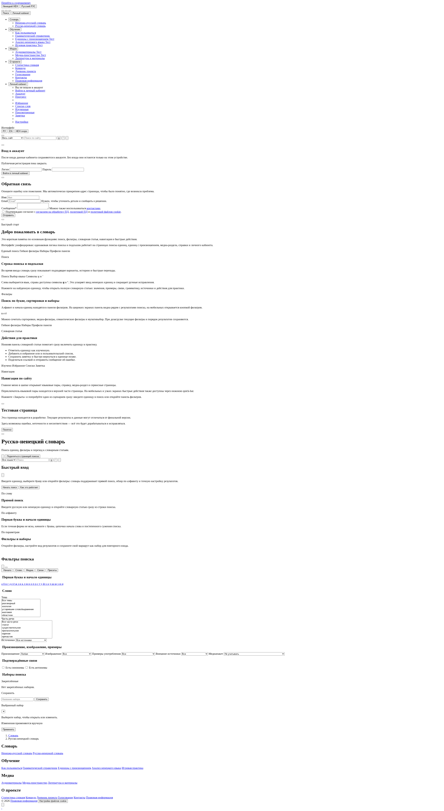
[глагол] (27, 624)
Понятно (7, 429)
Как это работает (29, 487)
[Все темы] (21, 600)
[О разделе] (2, 456)
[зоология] (21, 606)
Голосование (65, 797)
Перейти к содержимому (16, 2)
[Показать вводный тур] (2, 804)
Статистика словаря (13, 797)
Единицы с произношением (74, 768)
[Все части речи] (27, 621)
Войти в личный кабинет (15, 173)
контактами (93, 208)
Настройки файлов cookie (52, 801)
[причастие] (27, 636)
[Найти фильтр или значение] (2, 566)
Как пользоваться (11, 768)
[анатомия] (21, 612)
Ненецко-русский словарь (16, 753)
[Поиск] (2, 10)
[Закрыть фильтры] (6, 567)
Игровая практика (132, 768)
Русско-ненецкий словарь (48, 753)
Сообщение (8, 208)
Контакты (79, 797)
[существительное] (27, 627)
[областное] (21, 615)
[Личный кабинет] (6, 10)
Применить (8, 729)
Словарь (13, 735)
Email (4, 201)
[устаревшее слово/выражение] (21, 609)
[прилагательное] (27, 630)
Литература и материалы (62, 782)
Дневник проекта (47, 797)
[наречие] (27, 633)
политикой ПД (79, 211)
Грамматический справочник (40, 768)
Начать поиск (10, 487)
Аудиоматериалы (11, 782)
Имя (3, 197)
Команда (31, 797)
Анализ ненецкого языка (106, 768)
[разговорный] (21, 603)
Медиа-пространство (34, 782)
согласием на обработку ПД (52, 211)
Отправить (8, 215)
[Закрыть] (2, 145)
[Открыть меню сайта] (9, 10)
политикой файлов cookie (106, 211)
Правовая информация (99, 797)
